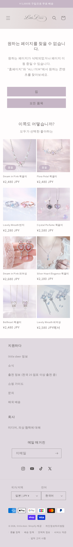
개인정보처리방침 (54, 526)
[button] (8, 18)
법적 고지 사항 (38, 538)
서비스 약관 (60, 532)
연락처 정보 (44, 532)
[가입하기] (56, 453)
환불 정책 (15, 532)
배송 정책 (29, 532)
